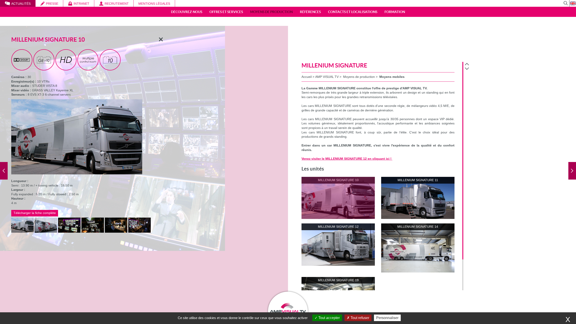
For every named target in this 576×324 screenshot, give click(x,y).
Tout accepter (328, 318)
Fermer (161, 39)
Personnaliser (387, 318)
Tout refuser (359, 318)
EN (572, 3)
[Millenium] (572, 171)
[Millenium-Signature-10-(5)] (22, 224)
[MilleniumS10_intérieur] (139, 224)
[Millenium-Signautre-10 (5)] (69, 224)
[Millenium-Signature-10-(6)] (92, 224)
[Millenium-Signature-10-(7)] (116, 224)
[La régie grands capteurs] (4, 171)
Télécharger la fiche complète (35, 213)
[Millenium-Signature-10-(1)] (46, 224)
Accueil (307, 77)
